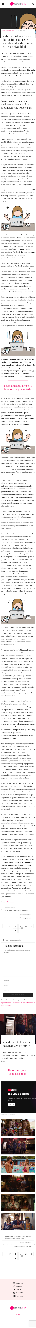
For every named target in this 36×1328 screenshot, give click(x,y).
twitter (19, 1289)
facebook (19, 1286)
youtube (20, 1296)
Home (18, 1314)
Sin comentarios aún (13, 940)
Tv (3, 1037)
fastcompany (12, 902)
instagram (19, 1283)
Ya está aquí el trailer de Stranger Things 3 (16, 1044)
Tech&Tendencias (8, 30)
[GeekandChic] (18, 4)
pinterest (19, 1293)
